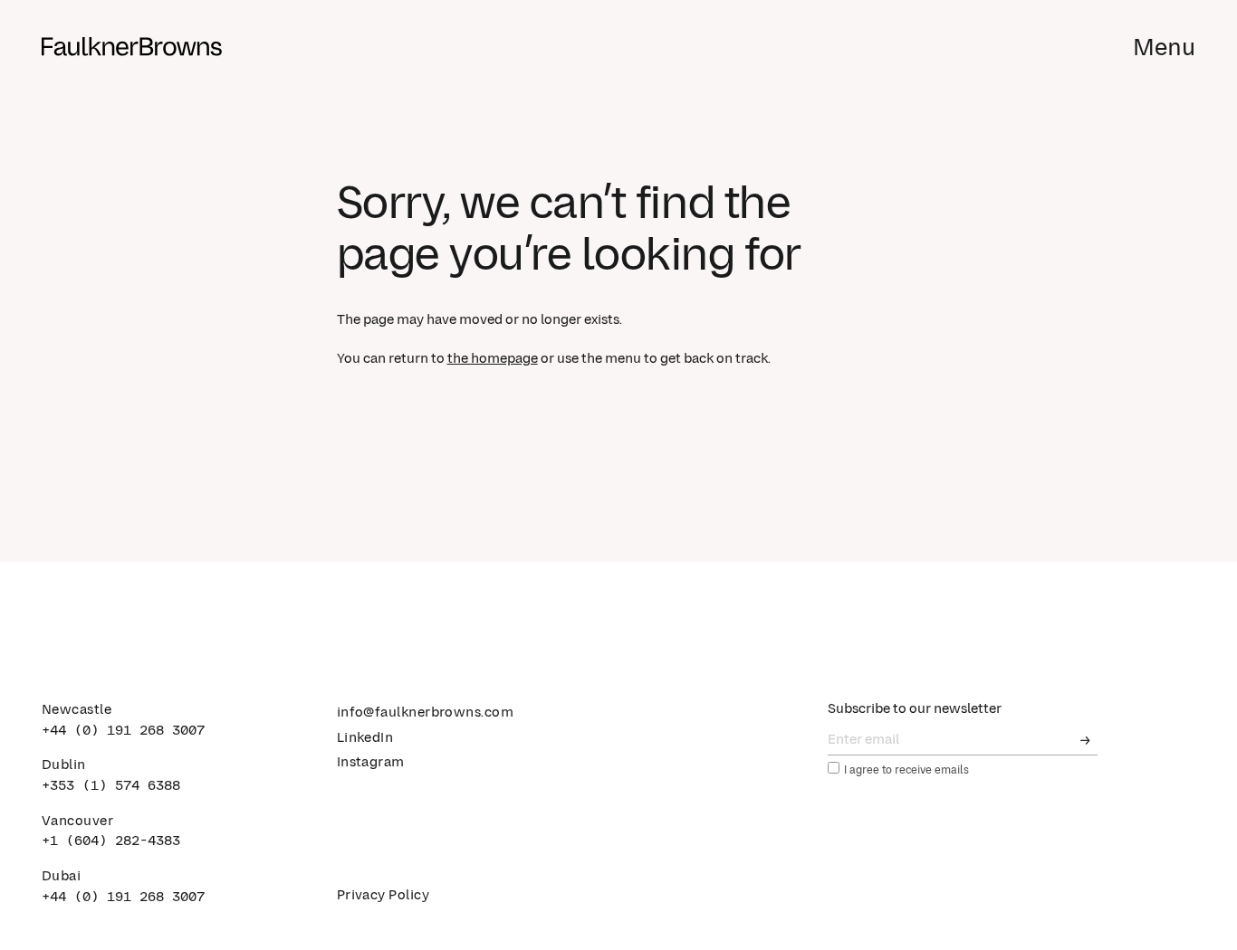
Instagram (371, 762)
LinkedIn (365, 738)
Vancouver (77, 821)
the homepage (492, 359)
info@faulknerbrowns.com (425, 712)
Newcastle (76, 710)
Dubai (61, 876)
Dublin (64, 765)
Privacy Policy (383, 895)
